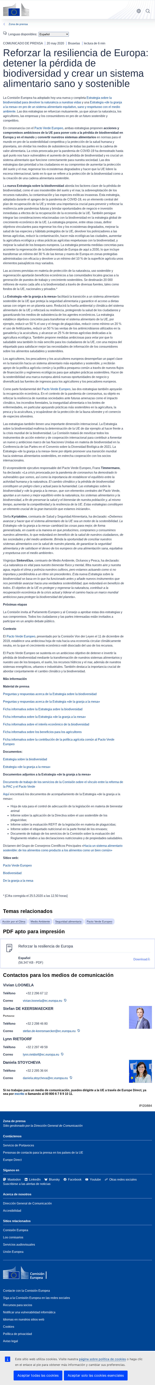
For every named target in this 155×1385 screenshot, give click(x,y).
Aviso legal (10, 1341)
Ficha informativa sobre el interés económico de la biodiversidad (46, 724)
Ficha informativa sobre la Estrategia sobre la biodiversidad (42, 709)
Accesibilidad (12, 1210)
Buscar (148, 11)
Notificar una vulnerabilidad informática (29, 1312)
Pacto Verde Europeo (48, 128)
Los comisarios (13, 1237)
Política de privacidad (17, 1334)
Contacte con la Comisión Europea (26, 1290)
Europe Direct (12, 1159)
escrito (19, 1093)
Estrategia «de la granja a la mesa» (26, 766)
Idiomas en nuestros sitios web (23, 1319)
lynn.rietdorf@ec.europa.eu (41, 1054)
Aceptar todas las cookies (38, 1375)
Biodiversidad (12, 873)
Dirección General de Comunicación (27, 1203)
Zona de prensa (18, 24)
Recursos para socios (17, 1305)
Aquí (6, 794)
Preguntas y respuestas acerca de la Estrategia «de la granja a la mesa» (51, 701)
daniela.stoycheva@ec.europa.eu (45, 1078)
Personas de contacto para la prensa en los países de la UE (43, 1152)
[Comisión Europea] (16, 9)
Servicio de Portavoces (18, 1145)
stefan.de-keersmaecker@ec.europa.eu (49, 1031)
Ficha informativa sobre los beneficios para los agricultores (42, 732)
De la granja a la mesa (18, 880)
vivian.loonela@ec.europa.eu (42, 1000)
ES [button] (139, 11)
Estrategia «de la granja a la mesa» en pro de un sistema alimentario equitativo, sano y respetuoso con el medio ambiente (62, 107)
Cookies (8, 1326)
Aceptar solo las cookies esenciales (96, 1375)
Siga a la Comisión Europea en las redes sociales (36, 1297)
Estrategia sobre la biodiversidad (25, 759)
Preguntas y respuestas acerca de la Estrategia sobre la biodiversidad (50, 694)
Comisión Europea (15, 1230)
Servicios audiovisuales (19, 1244)
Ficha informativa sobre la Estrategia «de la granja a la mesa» (44, 716)
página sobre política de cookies (102, 1359)
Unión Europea (13, 1251)
